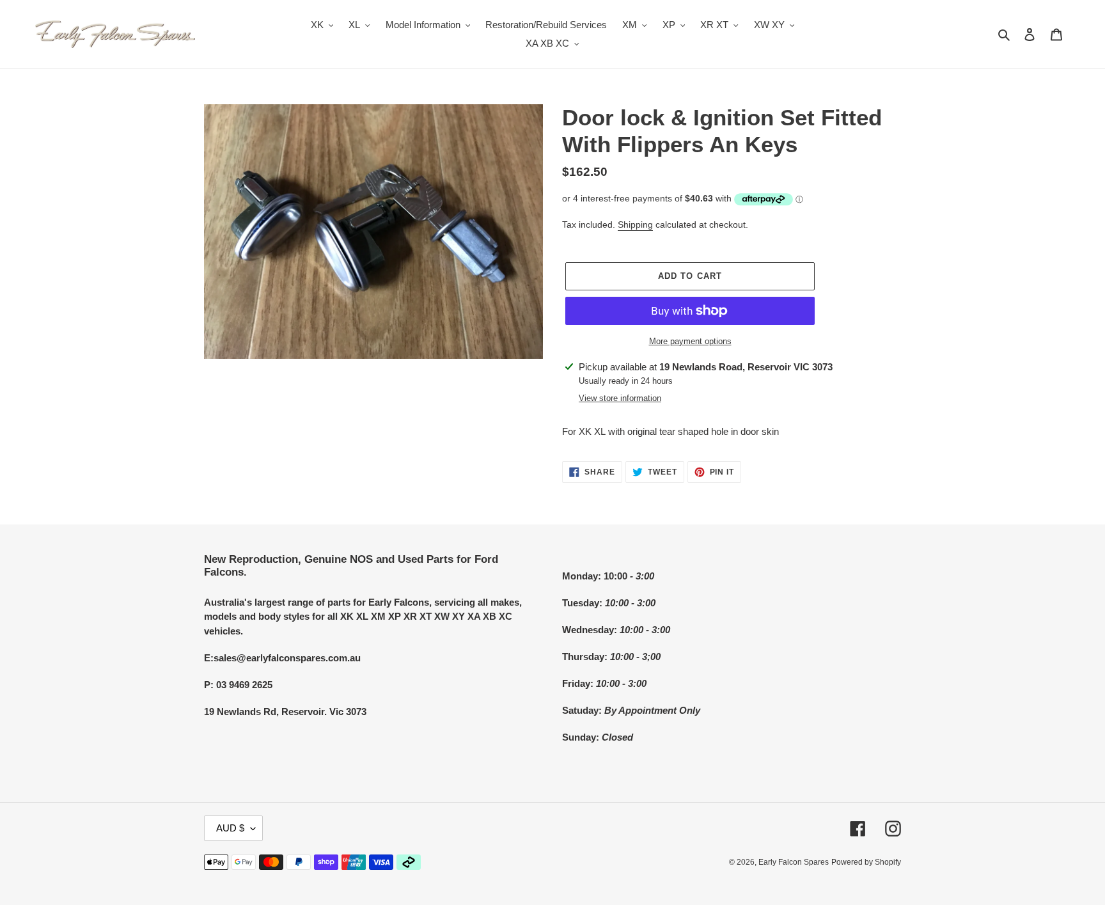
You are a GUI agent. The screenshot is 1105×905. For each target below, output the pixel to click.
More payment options (690, 341)
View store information (620, 398)
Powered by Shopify (866, 862)
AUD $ (230, 827)
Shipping (635, 224)
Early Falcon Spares (793, 862)
